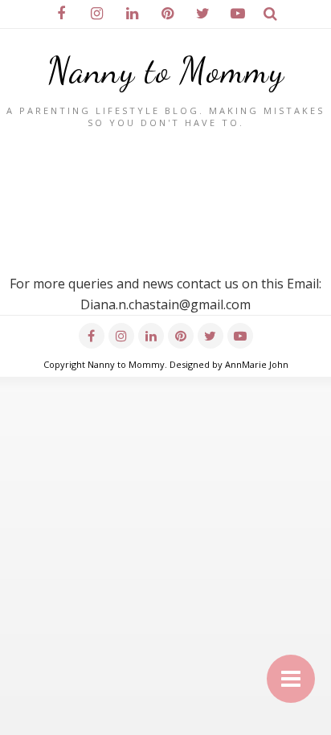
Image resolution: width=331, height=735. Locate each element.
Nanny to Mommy (165, 71)
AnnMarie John (256, 364)
